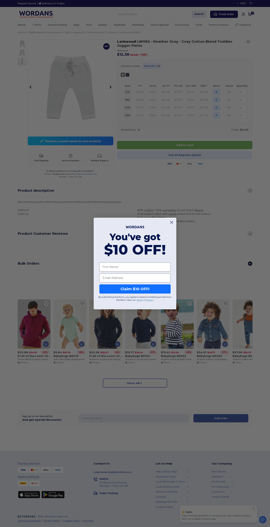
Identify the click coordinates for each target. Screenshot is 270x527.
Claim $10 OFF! (135, 289)
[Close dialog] (171, 222)
